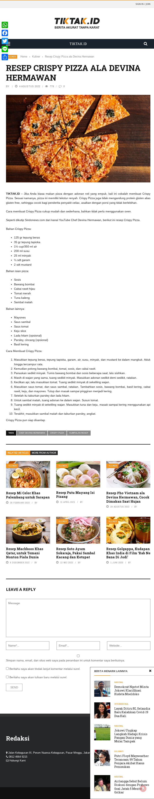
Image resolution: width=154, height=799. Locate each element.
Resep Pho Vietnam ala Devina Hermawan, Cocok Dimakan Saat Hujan (127, 497)
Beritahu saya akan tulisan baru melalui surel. (38, 677)
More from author (44, 452)
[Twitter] (5, 41)
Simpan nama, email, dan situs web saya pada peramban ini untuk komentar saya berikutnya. (65, 660)
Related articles (18, 452)
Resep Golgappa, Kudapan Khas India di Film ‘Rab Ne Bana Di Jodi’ (128, 553)
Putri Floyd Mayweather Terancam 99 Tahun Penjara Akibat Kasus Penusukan (131, 761)
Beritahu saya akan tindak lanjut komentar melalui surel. (44, 668)
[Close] (150, 671)
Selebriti (119, 751)
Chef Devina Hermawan (32, 433)
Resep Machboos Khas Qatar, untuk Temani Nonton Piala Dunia (24, 553)
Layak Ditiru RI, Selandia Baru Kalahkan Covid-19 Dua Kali (132, 712)
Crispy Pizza (57, 433)
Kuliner (12, 56)
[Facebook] (5, 33)
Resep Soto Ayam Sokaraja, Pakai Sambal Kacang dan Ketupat (75, 553)
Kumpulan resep (78, 433)
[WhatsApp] (5, 25)
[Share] (5, 57)
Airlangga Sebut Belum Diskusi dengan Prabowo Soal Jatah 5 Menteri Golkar (131, 786)
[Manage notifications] (143, 788)
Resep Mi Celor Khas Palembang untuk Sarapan (28, 495)
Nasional (118, 682)
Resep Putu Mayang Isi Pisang (75, 494)
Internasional (121, 704)
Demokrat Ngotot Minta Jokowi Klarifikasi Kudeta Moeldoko (131, 690)
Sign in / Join (143, 3)
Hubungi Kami (17, 760)
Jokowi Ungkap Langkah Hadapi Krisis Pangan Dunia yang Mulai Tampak (130, 735)
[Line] (5, 49)
